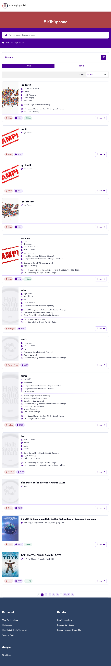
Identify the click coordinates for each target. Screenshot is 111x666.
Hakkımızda (7, 624)
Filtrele (28, 65)
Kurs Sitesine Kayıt (64, 619)
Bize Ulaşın (6, 655)
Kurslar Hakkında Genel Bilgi (69, 630)
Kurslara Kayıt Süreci (65, 624)
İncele (99, 118)
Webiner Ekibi (8, 635)
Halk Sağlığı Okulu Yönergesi (14, 630)
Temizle (82, 65)
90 (65, 594)
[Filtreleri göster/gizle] (103, 57)
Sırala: (82, 74)
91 (68, 594)
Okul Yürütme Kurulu (11, 619)
